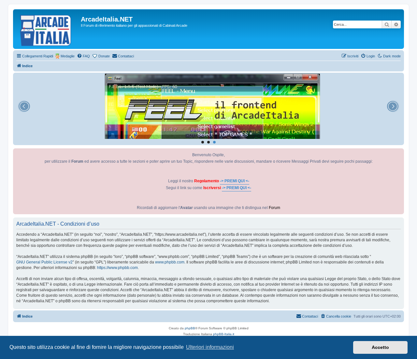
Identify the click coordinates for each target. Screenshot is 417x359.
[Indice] (48, 29)
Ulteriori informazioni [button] (210, 347)
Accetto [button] (380, 347)
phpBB (190, 328)
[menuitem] (83, 56)
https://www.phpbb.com (117, 267)
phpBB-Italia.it (223, 334)
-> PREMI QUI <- (234, 181)
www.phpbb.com (169, 262)
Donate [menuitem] (104, 56)
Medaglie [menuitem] (68, 56)
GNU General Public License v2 (44, 262)
